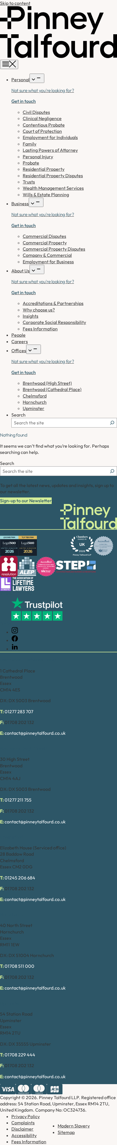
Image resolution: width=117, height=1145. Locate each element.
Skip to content (15, 3)
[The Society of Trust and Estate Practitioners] (76, 566)
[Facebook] (14, 640)
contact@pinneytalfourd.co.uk (35, 733)
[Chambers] (82, 546)
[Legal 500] (9, 546)
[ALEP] (27, 566)
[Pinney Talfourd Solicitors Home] (58, 56)
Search (18, 415)
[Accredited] (103, 546)
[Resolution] (9, 566)
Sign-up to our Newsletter (26, 500)
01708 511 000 (19, 966)
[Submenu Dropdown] (37, 78)
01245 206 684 (20, 878)
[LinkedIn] (14, 648)
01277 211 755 (18, 800)
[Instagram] (14, 632)
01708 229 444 (20, 1055)
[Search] (112, 422)
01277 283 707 (19, 711)
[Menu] (9, 64)
